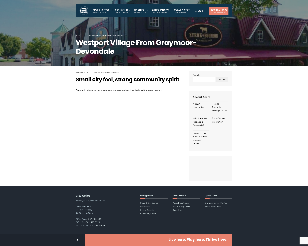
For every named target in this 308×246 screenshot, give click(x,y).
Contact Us (177, 210)
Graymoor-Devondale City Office (106, 72)
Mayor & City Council (149, 203)
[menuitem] (102, 10)
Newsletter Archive (213, 206)
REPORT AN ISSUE (219, 11)
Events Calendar (147, 210)
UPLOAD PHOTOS (182, 11)
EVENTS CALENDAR (160, 11)
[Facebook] (78, 240)
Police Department (181, 203)
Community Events (148, 213)
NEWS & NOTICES (101, 11)
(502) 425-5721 (92, 222)
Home (78, 35)
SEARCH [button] (199, 11)
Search (196, 75)
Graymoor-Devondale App (216, 203)
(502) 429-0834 (95, 219)
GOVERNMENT (121, 11)
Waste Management (181, 206)
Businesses (145, 206)
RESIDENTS (140, 11)
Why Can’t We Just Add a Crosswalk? (200, 122)
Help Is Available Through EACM (219, 107)
